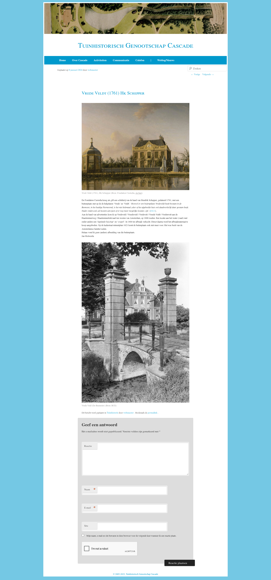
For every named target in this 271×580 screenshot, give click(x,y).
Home (62, 60)
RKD (152, 210)
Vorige (195, 74)
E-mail (89, 507)
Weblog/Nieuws (165, 60)
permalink (153, 412)
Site (86, 525)
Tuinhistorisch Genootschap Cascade (135, 45)
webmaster (93, 69)
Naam (89, 489)
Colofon (140, 60)
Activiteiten (100, 60)
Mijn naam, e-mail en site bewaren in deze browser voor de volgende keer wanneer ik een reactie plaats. (131, 535)
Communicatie (121, 60)
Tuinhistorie (112, 412)
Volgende (208, 74)
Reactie (88, 446)
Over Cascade (79, 60)
